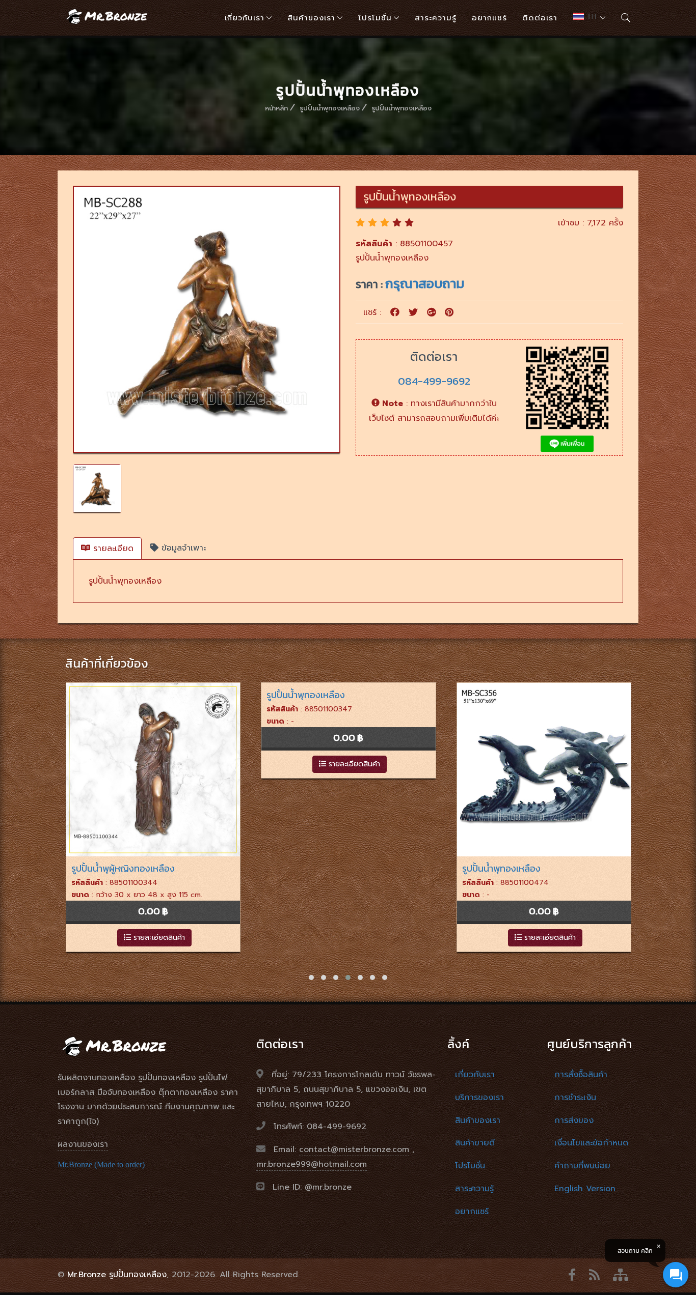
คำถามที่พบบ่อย (582, 1166)
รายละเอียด (111, 548)
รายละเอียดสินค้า (157, 764)
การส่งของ (574, 1120)
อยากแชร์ (489, 17)
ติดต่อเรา (539, 17)
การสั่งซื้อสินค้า (580, 1075)
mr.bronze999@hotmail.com (311, 1164)
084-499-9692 (434, 381)
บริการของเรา (479, 1097)
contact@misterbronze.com (354, 1149)
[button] (311, 977)
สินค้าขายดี (475, 1143)
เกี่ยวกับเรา (244, 17)
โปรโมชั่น (375, 17)
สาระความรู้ (436, 17)
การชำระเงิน (575, 1097)
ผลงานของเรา (83, 1144)
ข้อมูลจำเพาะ (182, 548)
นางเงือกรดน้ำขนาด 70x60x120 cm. (532, 868)
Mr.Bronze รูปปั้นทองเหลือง (117, 1275)
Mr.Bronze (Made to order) (101, 1164)
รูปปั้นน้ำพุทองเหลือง (330, 108)
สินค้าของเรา (311, 17)
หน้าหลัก (276, 108)
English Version (584, 1189)
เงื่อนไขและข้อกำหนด (591, 1143)
